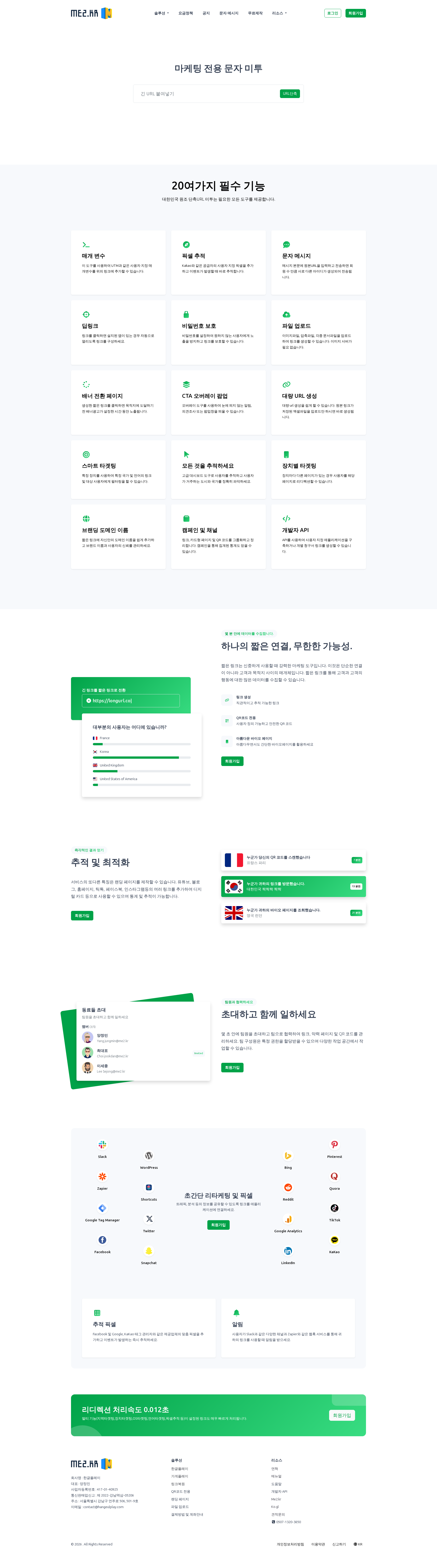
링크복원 (178, 1484)
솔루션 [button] (160, 13)
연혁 (274, 1469)
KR (360, 1544)
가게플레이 (179, 1476)
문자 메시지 (229, 13)
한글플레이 (179, 1469)
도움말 (276, 1484)
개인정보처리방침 (290, 1544)
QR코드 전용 (180, 1491)
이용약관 (318, 1544)
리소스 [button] (278, 13)
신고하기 (339, 1544)
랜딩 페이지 (180, 1499)
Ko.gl (275, 1507)
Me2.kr (276, 1499)
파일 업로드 (180, 1507)
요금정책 (185, 13)
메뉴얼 (276, 1476)
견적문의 (278, 1514)
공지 (206, 13)
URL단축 (290, 93)
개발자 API (279, 1491)
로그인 (332, 13)
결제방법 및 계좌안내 (187, 1514)
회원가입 (355, 13)
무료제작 (255, 13)
